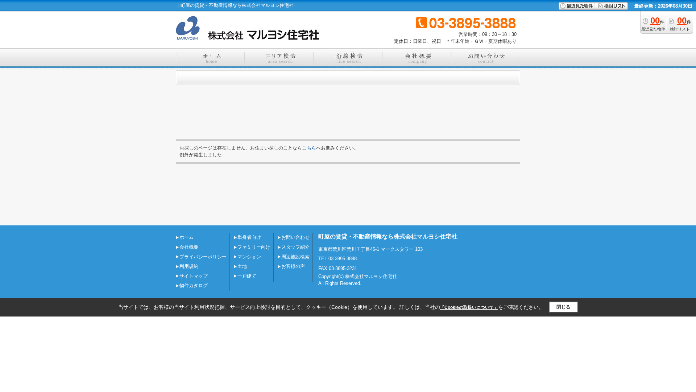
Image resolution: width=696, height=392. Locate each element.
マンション (249, 257)
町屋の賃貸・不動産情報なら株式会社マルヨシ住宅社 (387, 236)
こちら (309, 148)
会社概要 (188, 247)
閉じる (563, 307)
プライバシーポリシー (203, 257)
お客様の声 (293, 266)
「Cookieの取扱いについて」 (469, 307)
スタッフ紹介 (295, 247)
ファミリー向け (253, 247)
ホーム (186, 237)
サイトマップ (193, 276)
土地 (242, 266)
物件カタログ (193, 285)
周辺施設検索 (295, 257)
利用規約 (188, 266)
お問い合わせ (295, 237)
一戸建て (246, 276)
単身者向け (249, 237)
